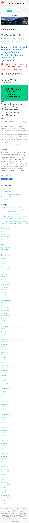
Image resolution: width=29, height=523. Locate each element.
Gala (13, 218)
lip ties (3, 221)
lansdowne (22, 220)
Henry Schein (10, 220)
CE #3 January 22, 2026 (7, 199)
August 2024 (4, 289)
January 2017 (4, 399)
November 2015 (5, 412)
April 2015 (3, 422)
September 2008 (5, 495)
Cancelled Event (5, 236)
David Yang (13, 211)
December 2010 (5, 482)
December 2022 (5, 310)
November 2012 (5, 453)
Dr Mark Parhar (4, 214)
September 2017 (5, 388)
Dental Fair (20, 211)
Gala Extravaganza (6, 244)
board (18, 209)
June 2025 (3, 276)
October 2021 (4, 328)
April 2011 (3, 479)
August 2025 (4, 274)
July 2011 (3, 474)
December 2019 (5, 352)
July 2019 (3, 357)
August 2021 (4, 331)
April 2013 (3, 448)
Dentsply (3, 213)
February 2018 (4, 383)
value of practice (7, 43)
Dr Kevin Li (25, 213)
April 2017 (3, 396)
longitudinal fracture (9, 221)
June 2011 (3, 477)
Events (16, 513)
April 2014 (3, 435)
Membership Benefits (6, 519)
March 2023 (4, 305)
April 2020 (3, 349)
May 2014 (3, 433)
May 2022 (3, 321)
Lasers (27, 220)
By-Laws (12, 513)
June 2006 (3, 503)
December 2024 (5, 284)
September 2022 (5, 315)
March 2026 (4, 266)
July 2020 (3, 347)
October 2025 (4, 271)
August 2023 (4, 302)
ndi (14, 221)
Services (6, 518)
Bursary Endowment (13, 518)
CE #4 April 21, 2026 (6, 197)
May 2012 (3, 461)
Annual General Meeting (8, 209)
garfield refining (19, 218)
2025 (7, 207)
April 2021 (3, 336)
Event (2, 218)
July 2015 (3, 417)
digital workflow (9, 213)
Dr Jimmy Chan (20, 213)
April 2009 (3, 492)
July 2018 (3, 375)
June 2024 (3, 292)
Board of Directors (14, 519)
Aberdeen (10, 207)
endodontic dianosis (17, 216)
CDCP (20, 41)
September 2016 (5, 404)
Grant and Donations (22, 518)
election (11, 216)
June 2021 (3, 334)
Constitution (7, 513)
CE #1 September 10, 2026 (8, 189)
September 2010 (5, 485)
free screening (7, 218)
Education (22, 38)
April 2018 (3, 381)
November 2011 (5, 469)
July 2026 (3, 258)
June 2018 (3, 378)
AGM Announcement (6, 191)
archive (15, 209)
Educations (16, 516)
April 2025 (3, 279)
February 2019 (4, 365)
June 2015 (3, 420)
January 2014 (4, 438)
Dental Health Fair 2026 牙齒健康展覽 (10, 194)
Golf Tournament (5, 247)
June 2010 (3, 487)
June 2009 (3, 490)
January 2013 (4, 451)
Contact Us (21, 519)
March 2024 (4, 295)
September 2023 (5, 300)
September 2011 (5, 472)
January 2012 (4, 466)
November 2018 (5, 367)
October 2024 (4, 287)
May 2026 (3, 261)
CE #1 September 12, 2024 (12, 35)
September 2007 (5, 498)
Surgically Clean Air (21, 223)
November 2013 (5, 440)
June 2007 (3, 500)
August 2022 (4, 318)
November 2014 (5, 427)
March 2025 (4, 282)
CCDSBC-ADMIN (6, 38)
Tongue (26, 223)
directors (14, 213)
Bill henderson (16, 41)
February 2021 (4, 339)
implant (16, 220)
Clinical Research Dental (6, 211)
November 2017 (5, 386)
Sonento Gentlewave (8, 223)
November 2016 (5, 401)
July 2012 (3, 459)
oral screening (24, 221)
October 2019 (4, 354)
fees (22, 41)
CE (23, 209)
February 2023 (4, 308)
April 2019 (3, 360)
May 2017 (3, 394)
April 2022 (3, 323)
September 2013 (5, 443)
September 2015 (5, 414)
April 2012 (3, 464)
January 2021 (4, 341)
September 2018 (5, 370)
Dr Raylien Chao (10, 214)
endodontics (24, 216)
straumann (14, 223)
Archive (17, 38)
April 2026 (3, 263)
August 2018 (4, 373)
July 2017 (3, 391)
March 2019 (4, 362)
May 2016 (3, 407)
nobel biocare (18, 221)
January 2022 (4, 326)
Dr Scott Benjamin (16, 214)
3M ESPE (3, 207)
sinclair (2, 223)
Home (2, 513)
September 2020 (5, 344)
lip (1, 221)
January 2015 (4, 425)
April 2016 (3, 409)
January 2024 (4, 297)
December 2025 (5, 269)
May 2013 (3, 446)
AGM (14, 208)
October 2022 (4, 313)
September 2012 (5, 456)
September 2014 (5, 430)
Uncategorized (5, 249)
